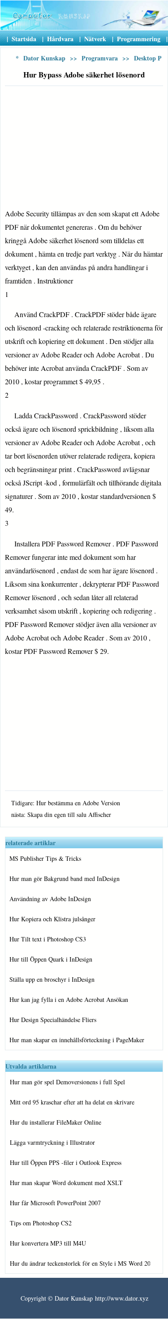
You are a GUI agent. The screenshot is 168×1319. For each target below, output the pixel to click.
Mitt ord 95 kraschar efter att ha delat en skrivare (72, 1102)
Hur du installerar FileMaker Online (55, 1122)
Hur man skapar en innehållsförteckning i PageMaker (76, 1039)
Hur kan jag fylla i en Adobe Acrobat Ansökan (68, 999)
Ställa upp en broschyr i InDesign (52, 979)
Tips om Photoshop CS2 (41, 1223)
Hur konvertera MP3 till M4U (48, 1243)
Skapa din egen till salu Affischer (69, 814)
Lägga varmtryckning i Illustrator (52, 1142)
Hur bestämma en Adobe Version (78, 803)
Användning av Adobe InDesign (50, 898)
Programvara (100, 58)
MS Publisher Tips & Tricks (45, 858)
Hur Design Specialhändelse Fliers (52, 1019)
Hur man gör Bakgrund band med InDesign (64, 878)
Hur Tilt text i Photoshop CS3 (47, 939)
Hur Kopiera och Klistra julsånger (52, 919)
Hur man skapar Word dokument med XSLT (66, 1182)
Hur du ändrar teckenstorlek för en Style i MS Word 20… (80, 1263)
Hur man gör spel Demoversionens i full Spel (67, 1082)
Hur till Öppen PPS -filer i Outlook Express (65, 1162)
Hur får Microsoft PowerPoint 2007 (55, 1203)
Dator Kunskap (44, 58)
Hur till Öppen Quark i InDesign (50, 959)
